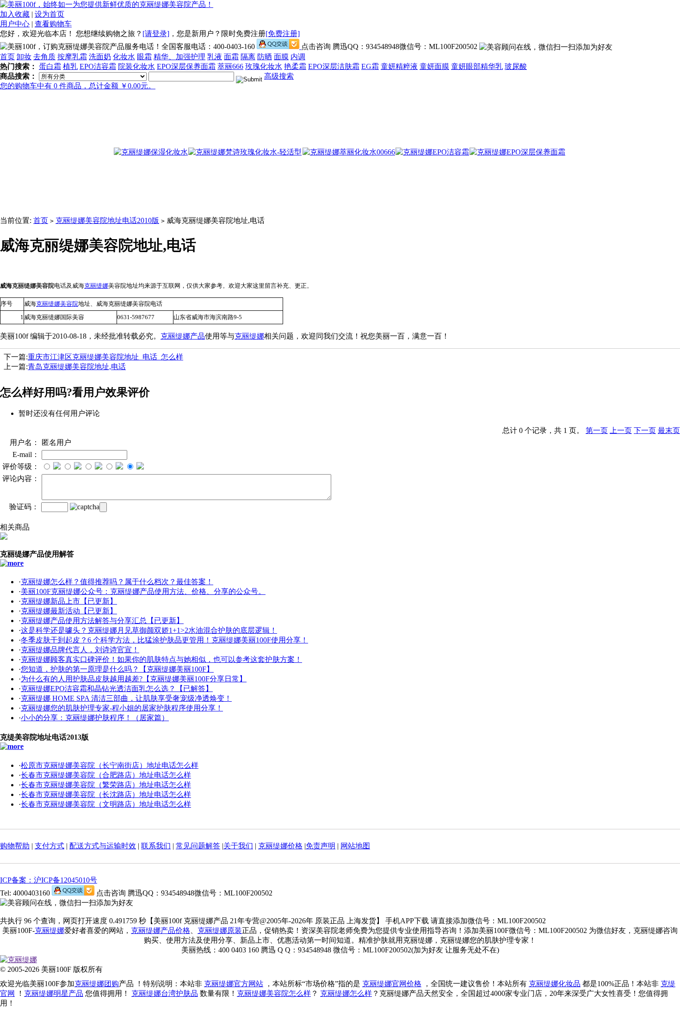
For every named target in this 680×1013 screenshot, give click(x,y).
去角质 (44, 57)
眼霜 (144, 57)
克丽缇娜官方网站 (233, 984)
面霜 (231, 57)
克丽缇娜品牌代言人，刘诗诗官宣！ (80, 650)
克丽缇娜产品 (183, 336)
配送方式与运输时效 (102, 846)
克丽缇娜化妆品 (555, 984)
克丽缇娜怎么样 (346, 993)
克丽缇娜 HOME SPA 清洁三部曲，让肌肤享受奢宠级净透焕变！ (126, 698)
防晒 (264, 57)
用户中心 (15, 24)
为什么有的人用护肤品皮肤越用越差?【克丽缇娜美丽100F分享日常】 (134, 679)
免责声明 (320, 846)
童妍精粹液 (399, 66)
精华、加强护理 (179, 57)
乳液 (214, 57)
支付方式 (49, 846)
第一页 (597, 430)
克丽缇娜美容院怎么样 (274, 993)
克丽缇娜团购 (96, 984)
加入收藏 (15, 14)
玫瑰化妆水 (263, 66)
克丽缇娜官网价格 (391, 984)
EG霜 (370, 66)
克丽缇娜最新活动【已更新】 (69, 611)
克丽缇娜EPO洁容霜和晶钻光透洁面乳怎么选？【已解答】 (117, 688)
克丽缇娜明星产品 (53, 993)
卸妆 (24, 57)
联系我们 (156, 846)
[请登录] (155, 33)
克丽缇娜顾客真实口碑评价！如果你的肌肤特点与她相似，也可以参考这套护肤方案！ (161, 659)
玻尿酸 (516, 66)
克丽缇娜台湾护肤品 (164, 993)
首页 (7, 57)
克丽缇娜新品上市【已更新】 (69, 601)
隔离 (248, 57)
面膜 (281, 57)
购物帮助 (15, 846)
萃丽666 (230, 66)
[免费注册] (283, 33)
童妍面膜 (434, 66)
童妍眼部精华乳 (477, 66)
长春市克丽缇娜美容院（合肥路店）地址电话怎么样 (106, 775)
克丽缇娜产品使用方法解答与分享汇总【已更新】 (102, 620)
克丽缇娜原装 (220, 930)
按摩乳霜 (72, 57)
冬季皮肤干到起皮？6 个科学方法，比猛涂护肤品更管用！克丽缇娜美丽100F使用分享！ (164, 640)
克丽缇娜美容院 (57, 303)
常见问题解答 (198, 846)
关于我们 (238, 846)
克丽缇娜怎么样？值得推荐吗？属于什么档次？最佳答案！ (117, 582)
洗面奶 (100, 57)
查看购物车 (53, 24)
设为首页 (49, 14)
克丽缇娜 (249, 336)
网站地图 (355, 846)
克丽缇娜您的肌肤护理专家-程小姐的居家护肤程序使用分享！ (122, 708)
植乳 (70, 66)
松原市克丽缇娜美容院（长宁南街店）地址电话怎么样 (109, 765)
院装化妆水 (136, 66)
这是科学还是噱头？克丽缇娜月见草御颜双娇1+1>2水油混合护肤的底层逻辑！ (149, 630)
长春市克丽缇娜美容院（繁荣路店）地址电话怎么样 (106, 785)
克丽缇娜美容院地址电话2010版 (107, 220)
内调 (298, 57)
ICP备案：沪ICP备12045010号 (48, 880)
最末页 (669, 430)
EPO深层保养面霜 (186, 66)
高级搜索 (279, 76)
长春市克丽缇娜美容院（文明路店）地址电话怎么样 (106, 804)
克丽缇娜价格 (280, 846)
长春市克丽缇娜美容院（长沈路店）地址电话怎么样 (106, 794)
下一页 (645, 430)
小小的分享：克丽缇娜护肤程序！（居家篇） (95, 718)
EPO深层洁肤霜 (333, 66)
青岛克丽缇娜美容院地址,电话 (77, 367)
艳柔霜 (295, 66)
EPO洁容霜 (98, 66)
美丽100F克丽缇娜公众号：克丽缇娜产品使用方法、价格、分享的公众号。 (143, 591)
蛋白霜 (50, 66)
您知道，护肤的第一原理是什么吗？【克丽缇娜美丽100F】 (117, 669)
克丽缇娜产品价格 (160, 930)
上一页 (621, 430)
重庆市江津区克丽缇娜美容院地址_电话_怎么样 (105, 357)
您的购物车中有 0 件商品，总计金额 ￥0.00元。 (77, 86)
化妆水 (124, 57)
